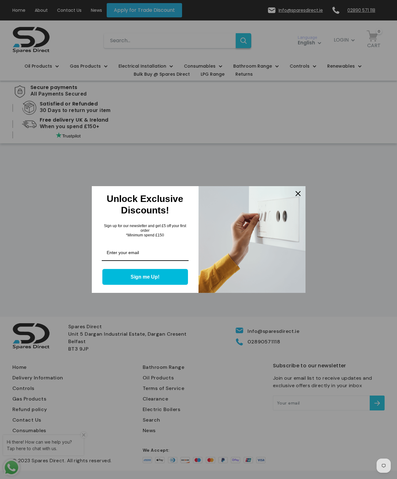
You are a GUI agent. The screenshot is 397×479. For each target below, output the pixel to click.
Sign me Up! (145, 277)
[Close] (298, 193)
